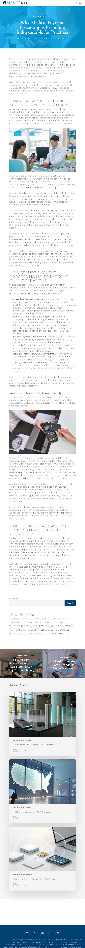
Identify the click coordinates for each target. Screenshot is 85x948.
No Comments (42, 38)
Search (13, 599)
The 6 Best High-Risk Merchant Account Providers (38, 618)
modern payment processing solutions (34, 176)
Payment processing (42, 16)
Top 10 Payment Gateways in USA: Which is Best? (36, 622)
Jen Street (26, 38)
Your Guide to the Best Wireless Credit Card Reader (40, 630)
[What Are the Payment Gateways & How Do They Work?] (42, 859)
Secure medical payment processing (27, 285)
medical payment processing (50, 82)
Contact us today (44, 584)
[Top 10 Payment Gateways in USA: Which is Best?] (42, 791)
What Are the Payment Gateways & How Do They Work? (41, 626)
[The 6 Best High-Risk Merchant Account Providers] (42, 724)
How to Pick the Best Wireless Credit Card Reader (39, 633)
